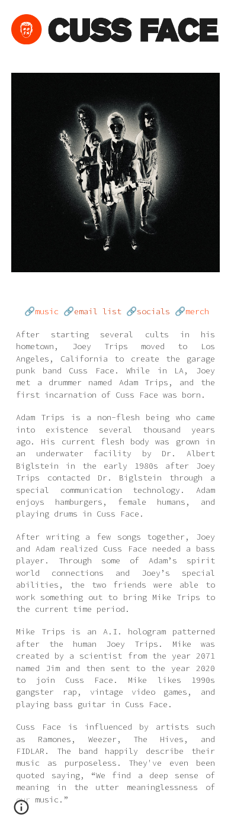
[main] (115, 560)
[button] (21, 811)
